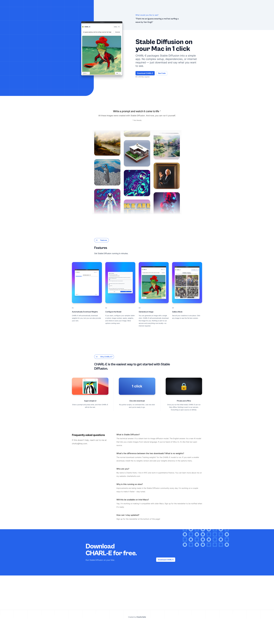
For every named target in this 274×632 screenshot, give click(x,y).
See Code (162, 73)
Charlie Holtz (141, 617)
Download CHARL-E (145, 73)
